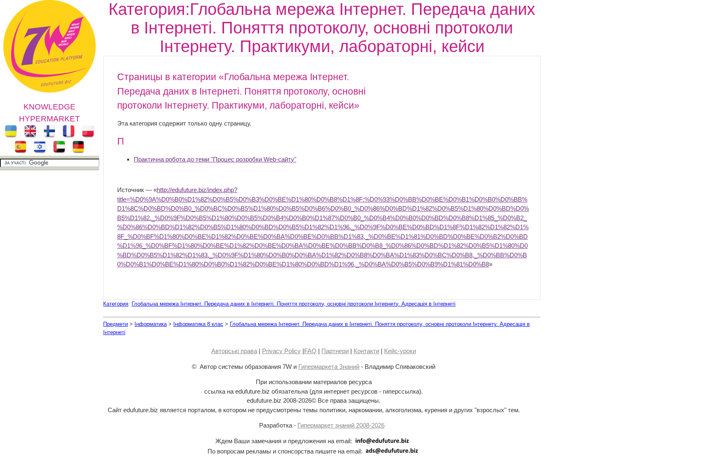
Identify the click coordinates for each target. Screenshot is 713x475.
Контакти (366, 350)
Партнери (335, 350)
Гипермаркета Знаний (328, 366)
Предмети (115, 324)
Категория (115, 304)
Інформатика (151, 324)
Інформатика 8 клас (198, 324)
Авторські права (234, 350)
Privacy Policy (281, 350)
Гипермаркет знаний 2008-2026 (341, 425)
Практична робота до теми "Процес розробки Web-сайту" (215, 159)
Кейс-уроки (400, 350)
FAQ (310, 350)
